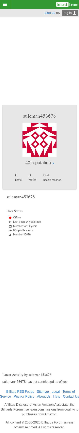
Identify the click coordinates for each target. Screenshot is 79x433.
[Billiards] (67, 4)
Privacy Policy (24, 396)
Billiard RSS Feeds (20, 391)
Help (56, 396)
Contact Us (71, 396)
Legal (56, 391)
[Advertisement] (39, 63)
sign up (50, 12)
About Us (43, 396)
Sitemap (43, 391)
